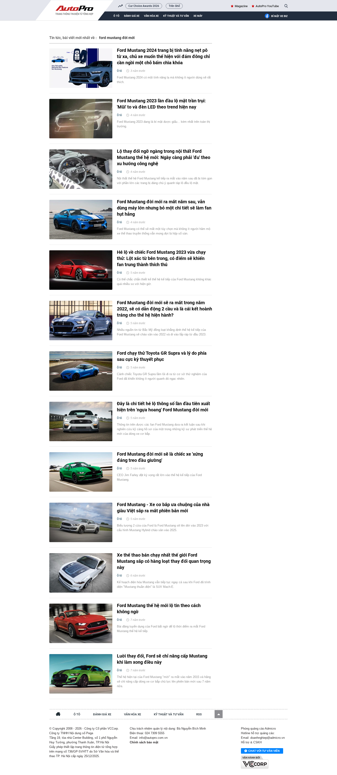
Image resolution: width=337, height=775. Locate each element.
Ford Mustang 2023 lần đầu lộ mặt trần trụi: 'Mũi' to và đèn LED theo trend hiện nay (161, 104)
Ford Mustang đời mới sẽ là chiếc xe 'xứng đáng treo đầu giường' (160, 457)
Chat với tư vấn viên (264, 751)
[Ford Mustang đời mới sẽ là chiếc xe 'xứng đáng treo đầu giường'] (80, 472)
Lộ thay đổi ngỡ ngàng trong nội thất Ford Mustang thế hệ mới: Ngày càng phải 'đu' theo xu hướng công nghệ (163, 157)
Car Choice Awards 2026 (143, 6)
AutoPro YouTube (267, 6)
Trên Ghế (174, 6)
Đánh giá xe (131, 15)
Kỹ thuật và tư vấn (176, 15)
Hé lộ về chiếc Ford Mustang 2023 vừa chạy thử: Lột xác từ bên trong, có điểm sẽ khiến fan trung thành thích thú (161, 258)
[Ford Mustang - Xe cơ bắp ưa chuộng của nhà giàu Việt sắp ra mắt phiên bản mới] (80, 522)
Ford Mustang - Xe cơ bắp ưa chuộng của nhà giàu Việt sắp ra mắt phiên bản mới (163, 507)
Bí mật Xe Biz (279, 16)
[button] (219, 714)
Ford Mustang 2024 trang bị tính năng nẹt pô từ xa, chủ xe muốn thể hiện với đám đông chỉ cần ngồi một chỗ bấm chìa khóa (163, 56)
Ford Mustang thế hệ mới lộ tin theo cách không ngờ (159, 608)
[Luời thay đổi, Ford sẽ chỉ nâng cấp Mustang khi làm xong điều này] (80, 674)
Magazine (241, 6)
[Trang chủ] (58, 714)
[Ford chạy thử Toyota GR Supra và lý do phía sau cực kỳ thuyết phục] (80, 371)
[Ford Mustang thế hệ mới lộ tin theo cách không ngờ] (80, 623)
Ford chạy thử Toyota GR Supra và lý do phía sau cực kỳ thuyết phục (162, 356)
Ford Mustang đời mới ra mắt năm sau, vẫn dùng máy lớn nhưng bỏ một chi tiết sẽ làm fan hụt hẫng (164, 208)
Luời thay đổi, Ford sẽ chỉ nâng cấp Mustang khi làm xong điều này (162, 659)
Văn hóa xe (151, 15)
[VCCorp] (254, 762)
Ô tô (116, 15)
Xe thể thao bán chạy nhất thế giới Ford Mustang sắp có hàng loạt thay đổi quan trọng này (164, 561)
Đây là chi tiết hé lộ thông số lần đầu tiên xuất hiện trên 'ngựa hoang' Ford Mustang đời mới (163, 407)
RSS (199, 714)
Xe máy (197, 15)
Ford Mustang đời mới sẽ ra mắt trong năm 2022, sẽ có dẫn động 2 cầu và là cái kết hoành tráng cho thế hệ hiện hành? (164, 309)
